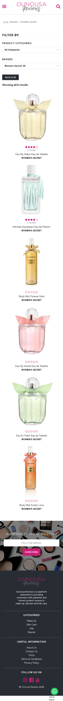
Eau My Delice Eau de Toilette (31, 154)
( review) (31, 150)
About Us (32, 647)
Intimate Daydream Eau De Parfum (31, 226)
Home (5, 22)
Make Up (31, 620)
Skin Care (31, 624)
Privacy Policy (31, 662)
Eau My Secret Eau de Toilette (31, 366)
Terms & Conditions (31, 659)
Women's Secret (31, 158)
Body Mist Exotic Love (31, 505)
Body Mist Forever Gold (31, 296)
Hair (31, 628)
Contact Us (31, 651)
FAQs (32, 655)
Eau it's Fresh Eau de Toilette (31, 435)
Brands (31, 632)
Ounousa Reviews (30, 687)
